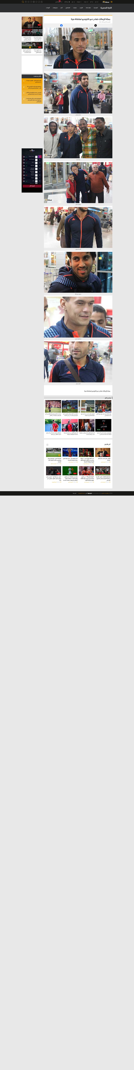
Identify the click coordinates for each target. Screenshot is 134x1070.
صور (72, 1)
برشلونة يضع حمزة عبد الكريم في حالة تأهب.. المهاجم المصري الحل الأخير (32, 87)
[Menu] (111, 2)
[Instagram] (33, 2)
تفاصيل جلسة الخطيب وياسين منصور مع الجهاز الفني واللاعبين (27, 38)
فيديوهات (79, 1)
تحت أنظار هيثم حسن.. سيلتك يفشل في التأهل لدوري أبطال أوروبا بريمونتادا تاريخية (87, 460)
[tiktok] (39, 2)
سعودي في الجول (53, 463)
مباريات (85, 1)
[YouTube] (36, 2)
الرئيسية (96, 7)
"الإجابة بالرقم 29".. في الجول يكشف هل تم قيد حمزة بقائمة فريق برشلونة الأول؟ (87, 478)
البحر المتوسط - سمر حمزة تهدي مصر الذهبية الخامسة (70, 459)
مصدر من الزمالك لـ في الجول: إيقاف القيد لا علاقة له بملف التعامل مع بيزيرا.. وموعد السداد (70, 478)
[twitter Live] (31, 2)
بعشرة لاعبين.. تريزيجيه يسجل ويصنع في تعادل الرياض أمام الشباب (54, 460)
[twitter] (28, 2)
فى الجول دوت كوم (105, 493)
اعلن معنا (74, 493)
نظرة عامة (88, 7)
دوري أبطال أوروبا (86, 463)
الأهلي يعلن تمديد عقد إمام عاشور (104, 459)
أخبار (91, 1)
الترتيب (81, 7)
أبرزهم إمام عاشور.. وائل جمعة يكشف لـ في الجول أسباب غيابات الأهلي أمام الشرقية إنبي (32, 100)
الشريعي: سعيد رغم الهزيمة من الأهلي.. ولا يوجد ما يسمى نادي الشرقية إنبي (32, 93)
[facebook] (25, 2)
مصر (96, 1)
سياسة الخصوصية (81, 493)
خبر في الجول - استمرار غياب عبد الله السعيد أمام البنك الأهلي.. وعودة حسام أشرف (37, 51)
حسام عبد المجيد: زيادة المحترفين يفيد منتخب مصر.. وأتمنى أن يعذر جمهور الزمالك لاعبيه (37, 39)
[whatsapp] (41, 2)
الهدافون (68, 7)
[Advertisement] (32, 126)
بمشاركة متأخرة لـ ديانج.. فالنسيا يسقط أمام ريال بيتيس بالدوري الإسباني (103, 478)
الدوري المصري (58, 1)
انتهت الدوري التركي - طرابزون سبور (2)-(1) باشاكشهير (32, 81)
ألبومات (48, 7)
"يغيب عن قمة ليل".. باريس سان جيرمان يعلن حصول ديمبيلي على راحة (53, 478)
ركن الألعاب (66, 1)
